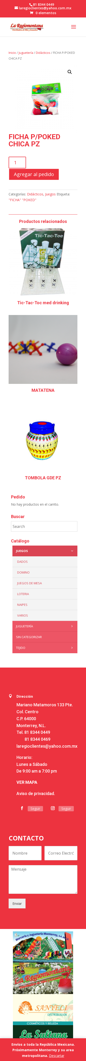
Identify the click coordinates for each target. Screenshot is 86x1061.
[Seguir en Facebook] (22, 808)
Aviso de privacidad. (35, 793)
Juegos (50, 194)
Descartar (56, 1055)
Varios (22, 615)
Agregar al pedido (34, 174)
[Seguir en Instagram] (53, 808)
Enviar (17, 903)
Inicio (12, 52)
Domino (23, 572)
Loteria (23, 594)
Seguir (35, 808)
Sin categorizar (29, 637)
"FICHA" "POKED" (22, 200)
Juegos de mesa (29, 583)
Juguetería (26, 52)
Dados (22, 561)
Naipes (22, 604)
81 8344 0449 (37, 732)
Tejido (20, 648)
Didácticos (43, 52)
